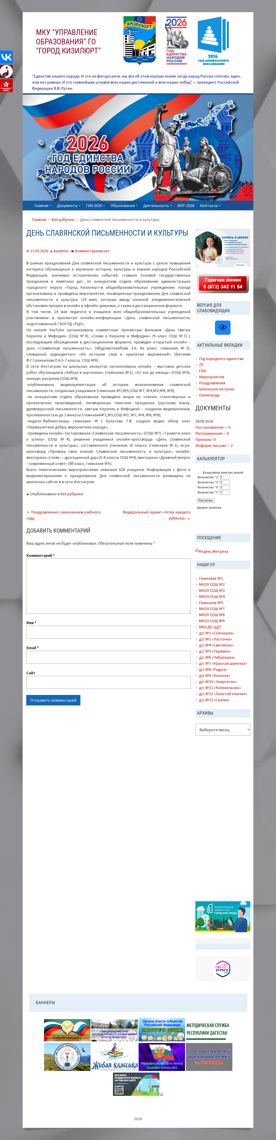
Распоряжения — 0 (212, 433)
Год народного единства (221, 358)
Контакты (209, 205)
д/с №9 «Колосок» (214, 675)
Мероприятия (211, 376)
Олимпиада (209, 394)
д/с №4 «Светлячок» (216, 645)
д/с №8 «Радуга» (213, 669)
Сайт (30, 672)
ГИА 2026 (94, 205)
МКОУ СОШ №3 (212, 590)
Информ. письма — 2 (214, 445)
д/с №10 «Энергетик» (218, 681)
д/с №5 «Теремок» (215, 651)
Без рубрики (71, 493)
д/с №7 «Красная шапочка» (223, 663)
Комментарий (40, 555)
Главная (41, 205)
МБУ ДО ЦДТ (210, 626)
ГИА (202, 370)
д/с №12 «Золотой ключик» (223, 693)
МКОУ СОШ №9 (212, 620)
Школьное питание (216, 388)
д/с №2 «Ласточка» (215, 638)
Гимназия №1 (211, 578)
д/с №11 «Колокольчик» (220, 687)
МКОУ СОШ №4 (212, 596)
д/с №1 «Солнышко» (216, 632)
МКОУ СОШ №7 (212, 608)
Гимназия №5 (211, 602)
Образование (123, 205)
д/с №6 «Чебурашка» (217, 657)
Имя (31, 622)
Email (32, 647)
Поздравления (212, 382)
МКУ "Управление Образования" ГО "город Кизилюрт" (68, 41)
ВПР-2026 (185, 205)
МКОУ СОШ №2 (212, 584)
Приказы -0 (205, 439)
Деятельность (156, 205)
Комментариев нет (92, 250)
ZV (201, 364)
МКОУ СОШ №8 (212, 614)
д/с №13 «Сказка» (214, 699)
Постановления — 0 (213, 427)
